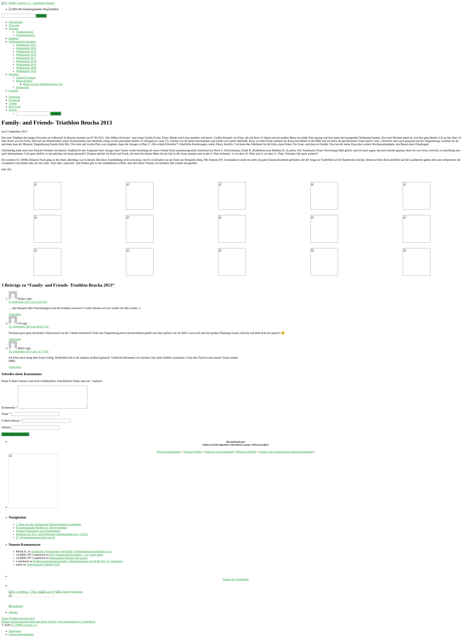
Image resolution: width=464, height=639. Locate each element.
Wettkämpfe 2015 (26, 51)
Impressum (15, 631)
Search (12, 109)
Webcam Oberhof (246, 451)
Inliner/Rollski (24, 80)
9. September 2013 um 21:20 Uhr (28, 301)
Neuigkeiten (16, 22)
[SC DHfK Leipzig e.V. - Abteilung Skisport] (28, 3)
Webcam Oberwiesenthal (219, 451)
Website (6, 427)
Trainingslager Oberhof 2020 (43, 564)
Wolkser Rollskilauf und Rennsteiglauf (38, 530)
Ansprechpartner (25, 35)
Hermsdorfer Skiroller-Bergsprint (68, 558)
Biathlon (13, 38)
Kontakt (13, 90)
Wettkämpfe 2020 (26, 67)
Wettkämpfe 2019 (26, 64)
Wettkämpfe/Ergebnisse (22, 41)
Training (13, 28)
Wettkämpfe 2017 (26, 58)
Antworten (15, 314)
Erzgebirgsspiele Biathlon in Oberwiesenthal (41, 527)
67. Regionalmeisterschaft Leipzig (35, 537)
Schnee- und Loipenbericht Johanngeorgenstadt (286, 451)
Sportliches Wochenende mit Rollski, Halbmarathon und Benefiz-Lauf (71, 551)
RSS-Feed (14, 106)
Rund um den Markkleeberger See (43, 84)
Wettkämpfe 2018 (26, 61)
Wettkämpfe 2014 (26, 48)
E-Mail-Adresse (11, 420)
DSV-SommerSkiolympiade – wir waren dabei (76, 554)
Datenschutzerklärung (21, 634)
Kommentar (9, 407)
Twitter (13, 103)
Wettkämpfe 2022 (26, 71)
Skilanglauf (22, 87)
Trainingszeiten (24, 31)
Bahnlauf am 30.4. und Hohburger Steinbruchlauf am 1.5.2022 (52, 534)
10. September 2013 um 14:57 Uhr (29, 351)
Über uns (14, 25)
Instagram (14, 96)
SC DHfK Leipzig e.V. (24, 624)
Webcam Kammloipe (169, 451)
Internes (13, 612)
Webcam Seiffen (192, 451)
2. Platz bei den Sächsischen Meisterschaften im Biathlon (48, 524)
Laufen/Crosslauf (26, 77)
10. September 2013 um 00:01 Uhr (29, 326)
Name (6, 413)
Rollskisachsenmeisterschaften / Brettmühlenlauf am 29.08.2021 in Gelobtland (78, 561)
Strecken (14, 74)
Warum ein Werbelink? (236, 579)
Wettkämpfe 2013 (26, 44)
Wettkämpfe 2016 (26, 54)
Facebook (14, 100)
